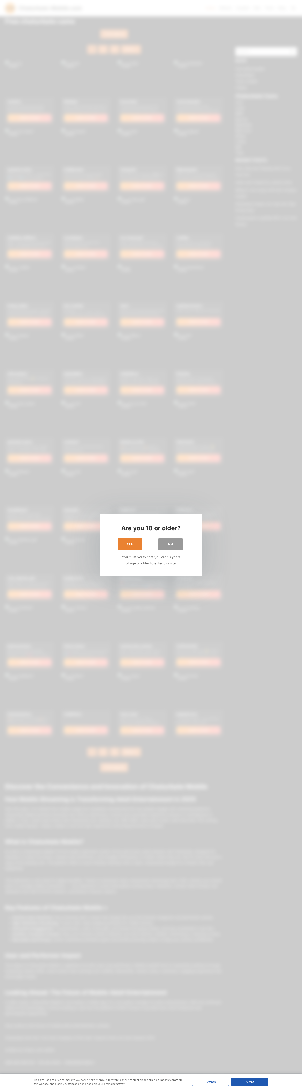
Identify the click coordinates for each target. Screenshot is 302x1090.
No (170, 544)
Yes (130, 544)
